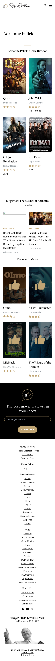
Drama (27, 493)
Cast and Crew (27, 458)
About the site (27, 592)
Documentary (27, 490)
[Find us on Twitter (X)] (32, 609)
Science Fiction (27, 516)
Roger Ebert (27, 578)
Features (27, 571)
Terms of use (27, 652)
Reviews (28, 534)
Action (28, 478)
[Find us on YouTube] (27, 609)
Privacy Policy (27, 655)
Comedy (27, 486)
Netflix (27, 508)
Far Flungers (27, 548)
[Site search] (45, 5)
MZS (27, 545)
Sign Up (27, 468)
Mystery (27, 505)
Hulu (27, 501)
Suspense (27, 520)
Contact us (27, 596)
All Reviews (27, 454)
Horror (28, 497)
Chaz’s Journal (27, 537)
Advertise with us (27, 600)
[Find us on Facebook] (23, 609)
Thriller (28, 523)
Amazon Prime (27, 482)
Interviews (27, 552)
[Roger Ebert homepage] (16, 5)
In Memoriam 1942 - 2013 (27, 621)
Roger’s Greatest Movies (27, 451)
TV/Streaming (27, 575)
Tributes (27, 556)
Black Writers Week (27, 567)
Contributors (27, 604)
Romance (27, 512)
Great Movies (27, 541)
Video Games (27, 563)
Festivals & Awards (27, 582)
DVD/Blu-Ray (27, 560)
